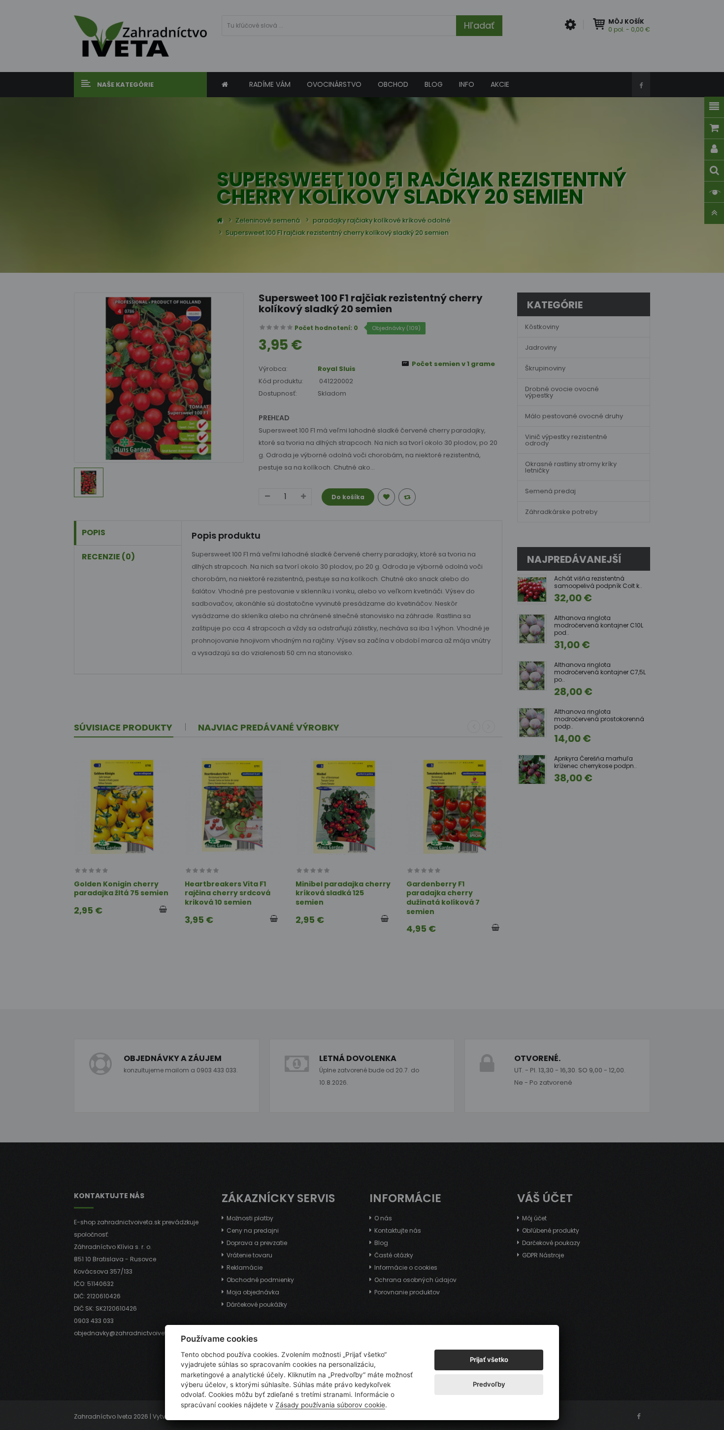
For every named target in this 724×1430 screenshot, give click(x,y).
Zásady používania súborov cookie (330, 1405)
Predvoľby (489, 1384)
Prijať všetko (489, 1359)
